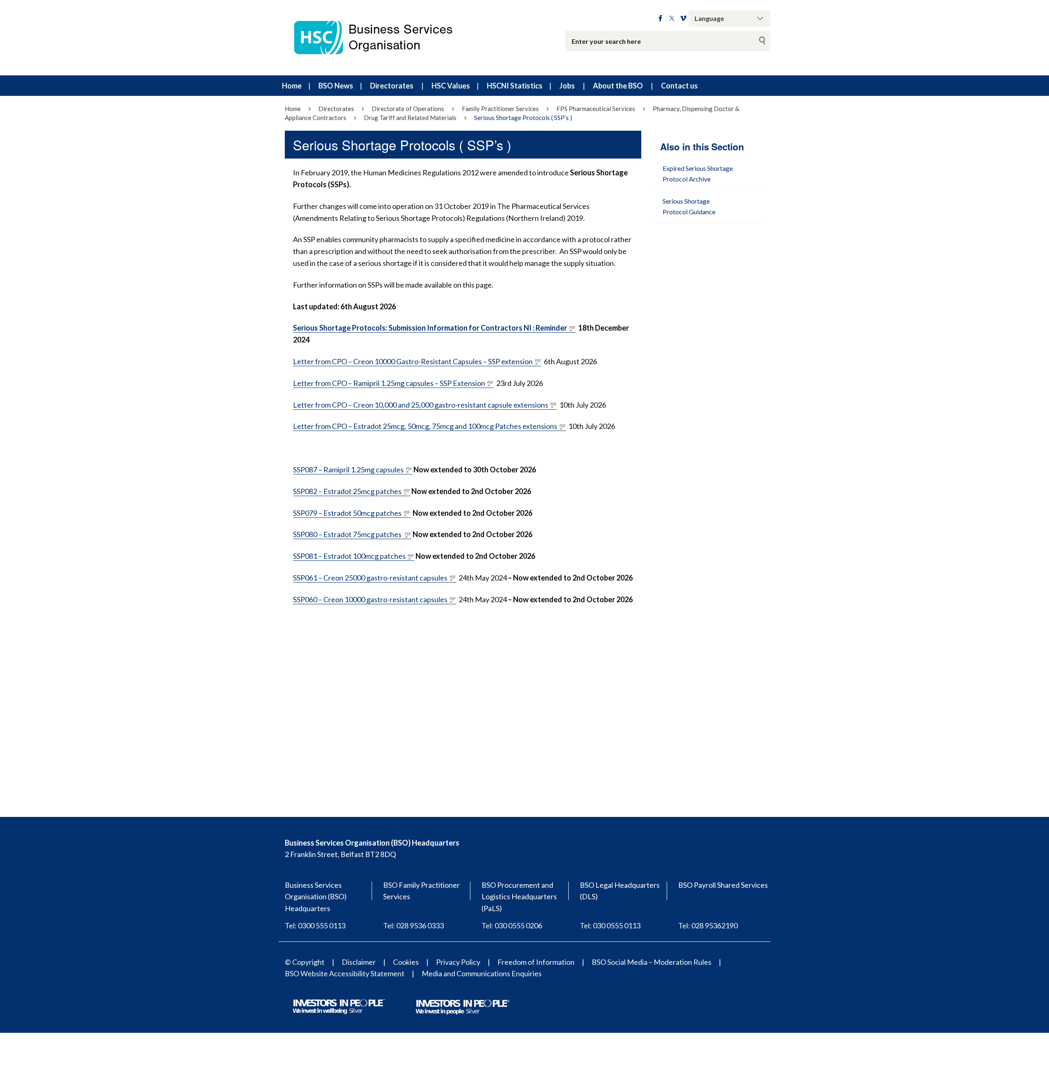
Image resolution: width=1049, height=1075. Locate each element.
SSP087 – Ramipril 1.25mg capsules (348, 469)
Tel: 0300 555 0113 (315, 925)
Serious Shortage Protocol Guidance (689, 206)
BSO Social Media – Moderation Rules (651, 961)
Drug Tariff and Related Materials (410, 117)
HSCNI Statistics (515, 85)
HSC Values (450, 85)
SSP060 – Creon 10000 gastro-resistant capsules (370, 599)
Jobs (567, 85)
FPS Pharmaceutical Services (595, 108)
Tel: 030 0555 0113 (610, 925)
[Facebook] (660, 18)
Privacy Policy (458, 961)
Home (292, 85)
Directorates (391, 85)
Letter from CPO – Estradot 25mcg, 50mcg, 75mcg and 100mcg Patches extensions (425, 426)
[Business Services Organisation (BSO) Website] (381, 37)
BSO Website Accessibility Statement (344, 973)
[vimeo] (683, 18)
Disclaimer (359, 961)
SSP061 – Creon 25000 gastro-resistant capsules (370, 577)
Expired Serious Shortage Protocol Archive (698, 173)
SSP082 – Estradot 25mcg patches (347, 491)
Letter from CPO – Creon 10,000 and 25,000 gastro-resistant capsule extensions (420, 404)
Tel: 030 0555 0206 (511, 925)
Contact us (679, 85)
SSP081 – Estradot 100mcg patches (349, 555)
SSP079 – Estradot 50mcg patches (347, 512)
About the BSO (618, 85)
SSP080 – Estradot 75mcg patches (348, 534)
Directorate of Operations (408, 108)
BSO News (335, 85)
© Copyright (305, 961)
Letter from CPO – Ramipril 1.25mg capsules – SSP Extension (389, 383)
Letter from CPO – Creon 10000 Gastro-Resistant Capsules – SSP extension (413, 361)
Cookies (406, 961)
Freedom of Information (535, 961)
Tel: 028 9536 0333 (413, 925)
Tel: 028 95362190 (708, 925)
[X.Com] (672, 18)
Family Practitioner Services (500, 108)
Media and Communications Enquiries (482, 973)
